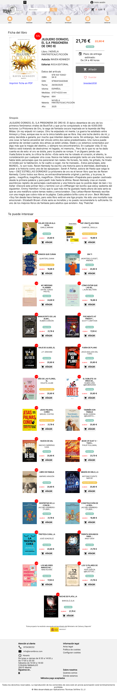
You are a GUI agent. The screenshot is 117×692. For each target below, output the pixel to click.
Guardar (91, 77)
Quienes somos (70, 673)
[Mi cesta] (92, 9)
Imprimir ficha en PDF (21, 83)
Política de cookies (71, 649)
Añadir (92, 69)
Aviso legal (68, 646)
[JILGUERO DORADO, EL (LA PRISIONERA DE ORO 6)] (23, 58)
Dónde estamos (70, 676)
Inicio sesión (99, 2)
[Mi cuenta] (92, 2)
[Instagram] (24, 2)
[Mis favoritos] (86, 9)
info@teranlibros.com (32, 651)
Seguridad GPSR (90, 83)
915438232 (28, 647)
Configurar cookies (72, 652)
